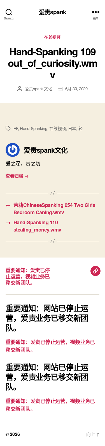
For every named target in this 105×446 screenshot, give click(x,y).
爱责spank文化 (38, 88)
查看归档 (17, 176)
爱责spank (52, 12)
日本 (72, 128)
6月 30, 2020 (76, 88)
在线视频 (52, 37)
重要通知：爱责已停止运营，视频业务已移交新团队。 (28, 276)
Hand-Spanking (33, 128)
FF (15, 128)
